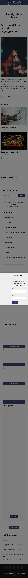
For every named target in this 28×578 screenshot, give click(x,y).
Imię (13, 288)
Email (13, 295)
